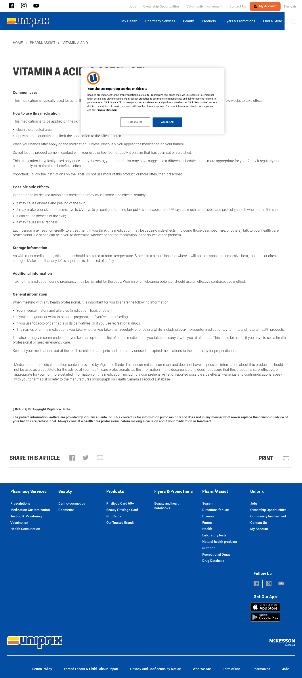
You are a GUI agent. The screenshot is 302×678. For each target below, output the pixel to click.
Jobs (132, 6)
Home (18, 43)
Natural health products (219, 542)
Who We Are (202, 669)
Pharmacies (261, 669)
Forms (207, 523)
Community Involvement (204, 6)
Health (207, 529)
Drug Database (213, 561)
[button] (11, 6)
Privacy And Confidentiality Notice (155, 669)
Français (290, 6)
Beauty (65, 492)
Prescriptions (20, 503)
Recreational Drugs (216, 555)
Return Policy (42, 669)
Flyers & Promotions (173, 492)
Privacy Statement (107, 109)
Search (207, 503)
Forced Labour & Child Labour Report (91, 669)
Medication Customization (30, 510)
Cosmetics (66, 510)
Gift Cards (113, 516)
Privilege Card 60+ (120, 503)
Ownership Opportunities (161, 6)
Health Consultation (25, 529)
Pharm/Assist (42, 43)
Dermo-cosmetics (71, 503)
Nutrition (208, 548)
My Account (267, 6)
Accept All (167, 121)
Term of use (232, 669)
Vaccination (19, 523)
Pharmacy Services (28, 492)
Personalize (135, 121)
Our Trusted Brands (120, 523)
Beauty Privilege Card (122, 510)
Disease (208, 516)
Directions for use (215, 510)
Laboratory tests (214, 535)
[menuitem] (131, 21)
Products (115, 492)
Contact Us (237, 6)
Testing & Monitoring (26, 516)
